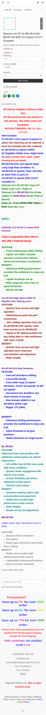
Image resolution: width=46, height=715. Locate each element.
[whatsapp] (13, 96)
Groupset (18, 10)
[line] (4, 96)
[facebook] (9, 96)
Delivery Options (12, 697)
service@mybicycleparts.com (23, 662)
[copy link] (17, 96)
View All (8, 10)
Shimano (28, 10)
